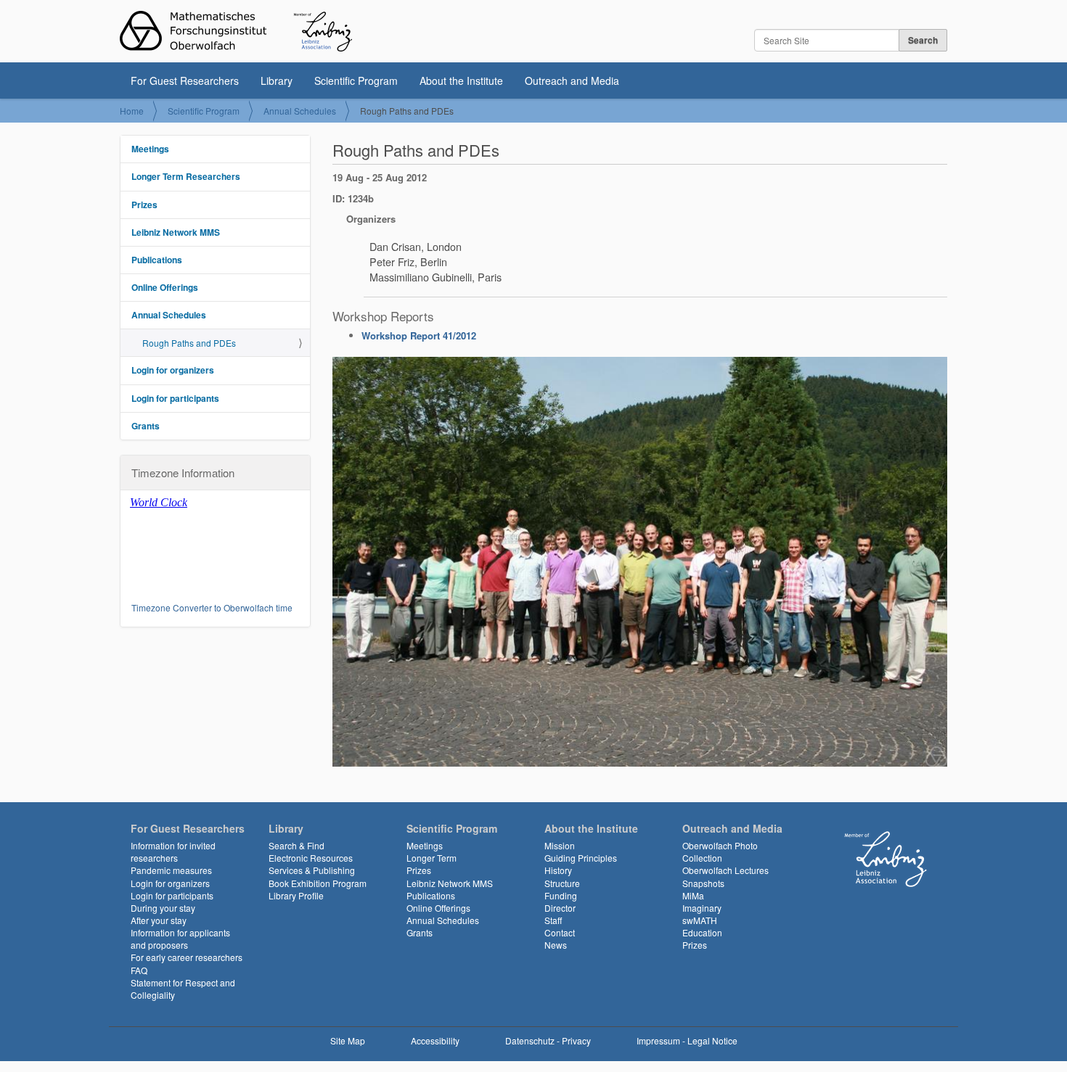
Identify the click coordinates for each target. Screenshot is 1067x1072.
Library (277, 80)
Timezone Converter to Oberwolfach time (212, 607)
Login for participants (175, 398)
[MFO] (236, 31)
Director (560, 908)
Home (132, 110)
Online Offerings (164, 287)
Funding (560, 895)
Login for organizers (172, 369)
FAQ (139, 970)
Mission (559, 845)
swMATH (699, 920)
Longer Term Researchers (185, 176)
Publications (156, 259)
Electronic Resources (311, 858)
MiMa (693, 895)
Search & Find (296, 845)
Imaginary (701, 908)
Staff (553, 920)
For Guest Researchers (185, 80)
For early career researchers (186, 957)
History (558, 870)
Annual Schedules (299, 110)
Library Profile (296, 895)
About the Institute (461, 80)
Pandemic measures (171, 870)
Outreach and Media (572, 80)
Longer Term (431, 858)
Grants (145, 425)
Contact (559, 932)
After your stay (159, 920)
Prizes (144, 204)
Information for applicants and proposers (180, 938)
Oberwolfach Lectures (725, 870)
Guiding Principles (580, 858)
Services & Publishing (312, 870)
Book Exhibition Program (318, 883)
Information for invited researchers (173, 851)
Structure (562, 883)
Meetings (150, 148)
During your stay (163, 908)
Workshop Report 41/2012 (418, 335)
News (555, 945)
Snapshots (703, 883)
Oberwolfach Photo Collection (720, 851)
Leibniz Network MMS (175, 232)
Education (702, 932)
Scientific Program (356, 80)
